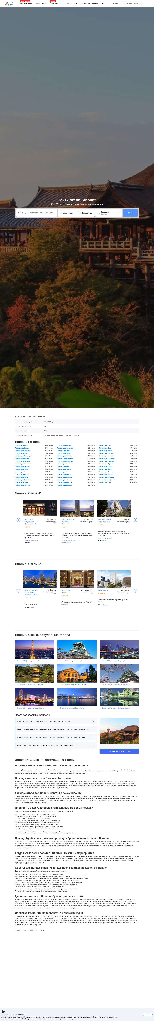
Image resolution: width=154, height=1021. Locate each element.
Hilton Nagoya (103, 590)
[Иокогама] (35, 697)
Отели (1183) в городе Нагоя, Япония (115, 684)
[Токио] (35, 649)
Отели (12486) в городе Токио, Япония (30, 661)
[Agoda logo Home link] (9, 3)
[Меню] (101, 3)
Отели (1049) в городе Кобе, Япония (72, 708)
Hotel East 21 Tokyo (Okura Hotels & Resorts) (31, 521)
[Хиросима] (120, 697)
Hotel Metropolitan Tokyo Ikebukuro (104, 520)
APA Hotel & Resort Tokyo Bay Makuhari (68, 521)
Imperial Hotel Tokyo (66, 591)
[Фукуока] (120, 649)
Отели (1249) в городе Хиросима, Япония (116, 708)
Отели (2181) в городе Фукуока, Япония (115, 661)
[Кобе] (77, 697)
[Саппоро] (77, 673)
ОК (148, 1014)
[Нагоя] (120, 673)
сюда (72, 1019)
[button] (56, 721)
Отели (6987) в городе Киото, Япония (30, 684)
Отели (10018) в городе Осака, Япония (73, 661)
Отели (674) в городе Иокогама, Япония (30, 708)
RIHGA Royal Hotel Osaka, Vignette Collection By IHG (31, 592)
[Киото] (35, 673)
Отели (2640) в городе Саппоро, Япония (73, 684)
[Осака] (77, 649)
